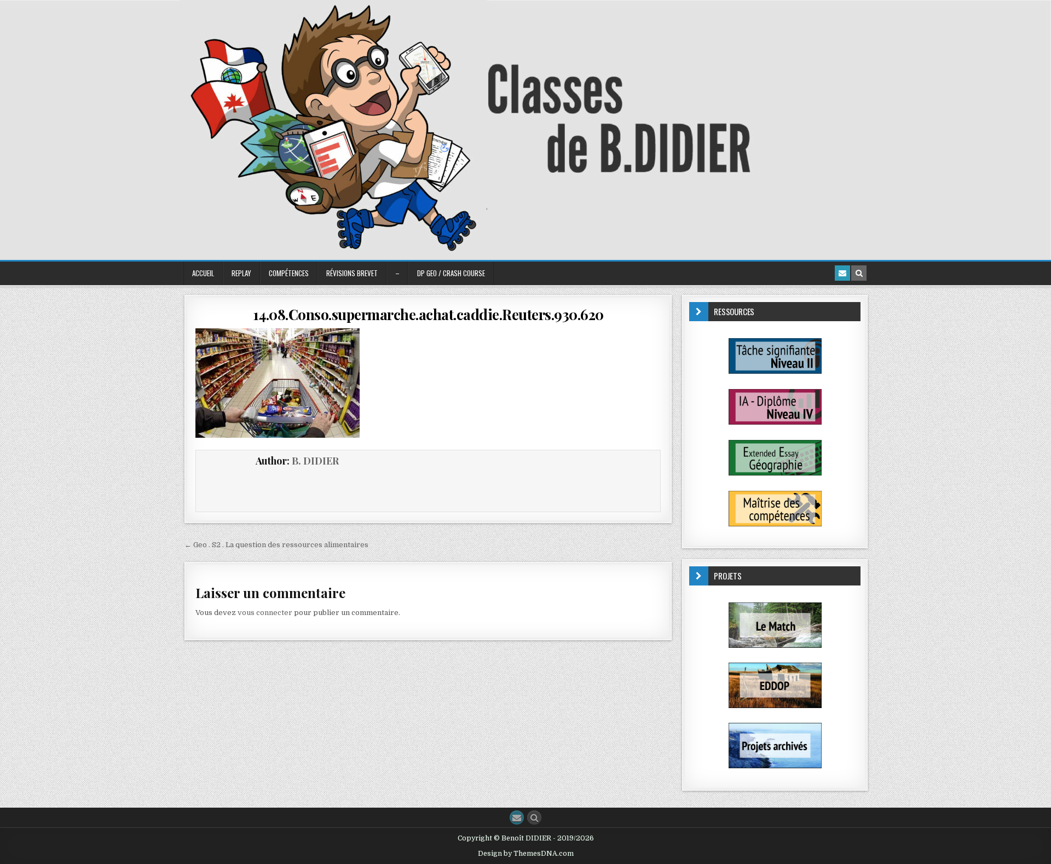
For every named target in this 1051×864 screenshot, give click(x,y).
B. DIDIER (315, 460)
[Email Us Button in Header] (842, 273)
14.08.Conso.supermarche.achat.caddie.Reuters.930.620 (428, 314)
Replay (241, 273)
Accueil (203, 273)
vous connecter (265, 612)
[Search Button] (534, 817)
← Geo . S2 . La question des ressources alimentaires (276, 545)
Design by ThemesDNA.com (526, 853)
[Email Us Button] (517, 817)
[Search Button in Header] (859, 273)
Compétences (289, 273)
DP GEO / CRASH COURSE (451, 273)
